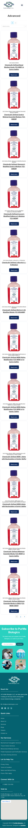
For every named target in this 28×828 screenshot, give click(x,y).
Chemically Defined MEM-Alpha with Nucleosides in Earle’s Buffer (14, 505)
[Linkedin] (2, 708)
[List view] (15, 22)
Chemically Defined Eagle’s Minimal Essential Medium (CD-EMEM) (14, 117)
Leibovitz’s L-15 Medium (19, 260)
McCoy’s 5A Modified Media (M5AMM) (18, 307)
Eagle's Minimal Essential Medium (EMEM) (17, 112)
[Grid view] (12, 22)
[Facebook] (5, 708)
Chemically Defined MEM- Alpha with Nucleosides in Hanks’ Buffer (14, 458)
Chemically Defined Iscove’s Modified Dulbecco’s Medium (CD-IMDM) (14, 216)
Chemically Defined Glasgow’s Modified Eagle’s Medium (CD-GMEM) (14, 166)
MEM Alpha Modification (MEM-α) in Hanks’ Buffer (16, 404)
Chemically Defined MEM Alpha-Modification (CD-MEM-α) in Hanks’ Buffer (14, 409)
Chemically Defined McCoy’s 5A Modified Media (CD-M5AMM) (14, 311)
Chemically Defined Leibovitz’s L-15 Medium (14, 264)
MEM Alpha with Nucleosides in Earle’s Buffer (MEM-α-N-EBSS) (14, 501)
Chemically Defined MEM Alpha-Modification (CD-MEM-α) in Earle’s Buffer (14, 359)
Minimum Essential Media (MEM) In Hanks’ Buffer (16, 549)
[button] (22, 5)
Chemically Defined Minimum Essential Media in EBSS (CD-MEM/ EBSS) (14, 603)
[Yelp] (11, 708)
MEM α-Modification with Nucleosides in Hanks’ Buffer (16, 454)
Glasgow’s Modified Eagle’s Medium (19, 161)
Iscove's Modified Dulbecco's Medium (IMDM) (15, 211)
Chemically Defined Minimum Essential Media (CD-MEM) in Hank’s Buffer (14, 554)
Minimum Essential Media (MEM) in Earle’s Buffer (16, 598)
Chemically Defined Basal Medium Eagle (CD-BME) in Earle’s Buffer (14, 67)
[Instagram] (8, 708)
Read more (14, 75)
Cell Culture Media (14, 62)
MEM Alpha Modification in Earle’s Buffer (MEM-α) (17, 354)
